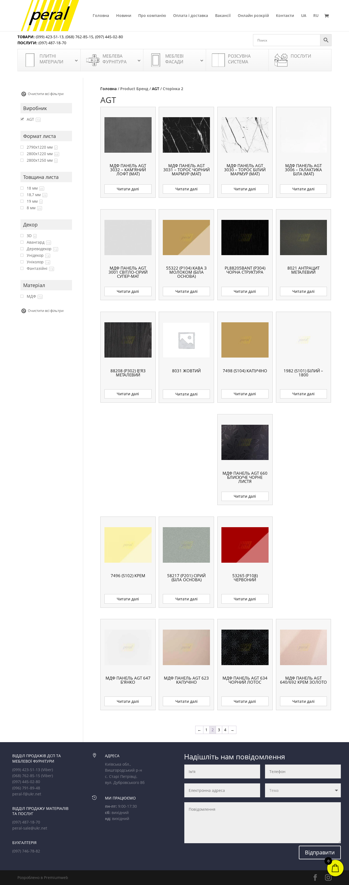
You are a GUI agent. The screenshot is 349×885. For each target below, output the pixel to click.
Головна (101, 16)
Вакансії (223, 16)
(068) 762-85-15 (79, 36)
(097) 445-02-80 (109, 36)
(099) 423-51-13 (49, 36)
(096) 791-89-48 (26, 787)
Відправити (320, 852)
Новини (123, 16)
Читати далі (128, 188)
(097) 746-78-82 (26, 851)
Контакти (285, 16)
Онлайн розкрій (253, 16)
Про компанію (152, 16)
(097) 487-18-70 (51, 42)
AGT (155, 88)
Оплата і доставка (190, 16)
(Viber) (47, 769)
